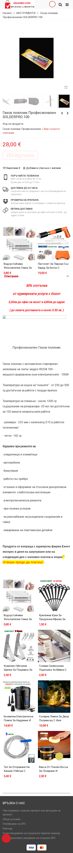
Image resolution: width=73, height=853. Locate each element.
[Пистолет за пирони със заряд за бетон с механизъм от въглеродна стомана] (53, 243)
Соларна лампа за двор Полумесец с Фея (54, 718)
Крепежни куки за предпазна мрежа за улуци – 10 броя (52, 619)
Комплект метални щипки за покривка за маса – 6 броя (18, 669)
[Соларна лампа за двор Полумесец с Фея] (54, 696)
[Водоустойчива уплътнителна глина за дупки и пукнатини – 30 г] (19, 243)
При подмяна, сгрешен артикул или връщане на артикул (32, 812)
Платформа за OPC (14, 823)
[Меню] (67, 4)
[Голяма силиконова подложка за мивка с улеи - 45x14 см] (54, 646)
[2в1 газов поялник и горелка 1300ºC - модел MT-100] (62, 113)
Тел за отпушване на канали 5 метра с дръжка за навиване (17, 771)
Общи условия (11, 819)
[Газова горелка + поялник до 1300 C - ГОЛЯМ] (67, 113)
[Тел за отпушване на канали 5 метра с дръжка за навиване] (19, 747)
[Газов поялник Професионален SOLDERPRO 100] (66, 87)
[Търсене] (60, 4)
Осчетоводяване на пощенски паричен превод (31, 833)
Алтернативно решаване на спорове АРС (31, 838)
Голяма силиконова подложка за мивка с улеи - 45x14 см (53, 669)
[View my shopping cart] (52, 4)
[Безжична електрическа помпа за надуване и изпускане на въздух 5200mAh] (19, 696)
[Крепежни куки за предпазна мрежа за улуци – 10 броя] (54, 595)
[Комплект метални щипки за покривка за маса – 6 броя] (19, 646)
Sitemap (7, 828)
